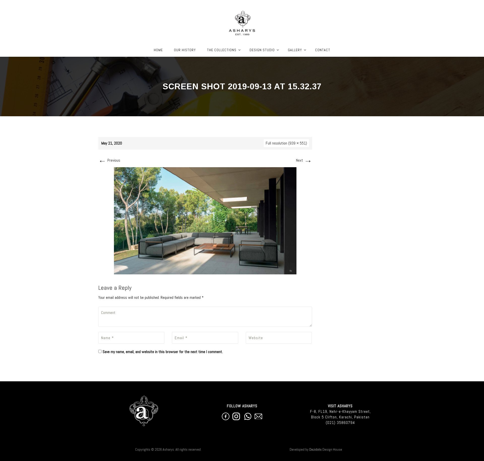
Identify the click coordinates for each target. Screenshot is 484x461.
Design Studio (262, 50)
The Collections (221, 50)
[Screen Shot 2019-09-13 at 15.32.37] (205, 220)
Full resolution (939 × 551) (286, 143)
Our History (185, 50)
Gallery (295, 50)
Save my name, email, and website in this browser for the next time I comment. (163, 351)
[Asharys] (242, 22)
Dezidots (315, 449)
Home (158, 50)
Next (304, 160)
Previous (109, 160)
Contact (322, 50)
